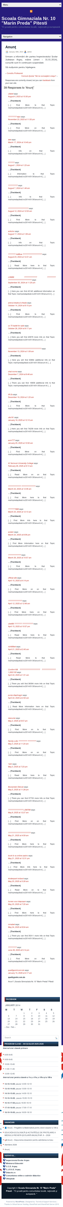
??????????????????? (18, 208)
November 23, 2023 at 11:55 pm (21, 119)
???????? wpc (14, 116)
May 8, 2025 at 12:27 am (18, 812)
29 (24, 1024)
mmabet (11, 924)
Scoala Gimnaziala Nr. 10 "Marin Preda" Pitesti (29, 21)
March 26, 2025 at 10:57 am (19, 557)
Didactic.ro (10, 1172)
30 (32, 1024)
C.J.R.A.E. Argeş (13, 1169)
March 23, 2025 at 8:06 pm (19, 534)
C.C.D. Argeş (11, 1166)
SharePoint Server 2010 (50, 1204)
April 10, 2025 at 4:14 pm (18, 580)
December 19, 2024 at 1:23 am (21, 397)
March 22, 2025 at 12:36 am (19, 488)
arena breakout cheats (17, 302)
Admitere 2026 (11, 1144)
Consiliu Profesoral (15, 73)
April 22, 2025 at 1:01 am (18, 675)
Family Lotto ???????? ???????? (22, 741)
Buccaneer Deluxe (16, 786)
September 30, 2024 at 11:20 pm (21, 282)
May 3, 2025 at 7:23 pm (18, 766)
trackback (47, 80)
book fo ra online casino (18, 855)
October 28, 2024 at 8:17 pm (20, 328)
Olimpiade (10, 1178)
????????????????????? (19, 832)
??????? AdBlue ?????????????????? (25, 254)
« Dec (7, 1027)
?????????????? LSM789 (19, 809)
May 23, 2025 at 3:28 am (18, 881)
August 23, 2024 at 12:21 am (20, 256)
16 (32, 1019)
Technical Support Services (46, 1201)
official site (12, 577)
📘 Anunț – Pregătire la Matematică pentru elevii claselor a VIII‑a (31, 1127)
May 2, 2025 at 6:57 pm (18, 720)
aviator (11, 532)
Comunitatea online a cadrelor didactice (23, 1175)
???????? (12, 947)
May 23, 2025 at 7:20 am (18, 904)
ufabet (10, 93)
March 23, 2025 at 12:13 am (19, 511)
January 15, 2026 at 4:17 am (20, 973)
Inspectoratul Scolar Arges (17, 1160)
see (9, 139)
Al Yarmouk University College (20, 463)
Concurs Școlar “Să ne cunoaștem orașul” (38, 76)
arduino (11, 231)
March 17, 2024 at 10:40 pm (19, 142)
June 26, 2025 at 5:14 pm (18, 950)
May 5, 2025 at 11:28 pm (18, 789)
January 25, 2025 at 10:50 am (20, 443)
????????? (13, 185)
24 (39, 1021)
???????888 (13, 509)
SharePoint (33, 1204)
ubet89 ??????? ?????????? (20, 623)
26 (53, 1021)
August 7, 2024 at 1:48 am (19, 188)
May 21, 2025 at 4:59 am (18, 835)
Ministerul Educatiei (14, 1163)
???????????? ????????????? (21, 486)
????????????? (15, 600)
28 (16, 1024)
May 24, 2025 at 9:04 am (18, 927)
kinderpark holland (16, 878)
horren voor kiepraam (17, 901)
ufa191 (11, 417)
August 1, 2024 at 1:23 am (19, 165)
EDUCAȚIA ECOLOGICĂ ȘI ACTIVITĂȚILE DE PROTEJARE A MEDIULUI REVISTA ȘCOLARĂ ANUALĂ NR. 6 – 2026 (30, 1133)
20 (9, 1021)
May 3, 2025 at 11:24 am (18, 743)
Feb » (13, 1027)
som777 (11, 440)
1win (10, 763)
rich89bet (12, 646)
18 (46, 1019)
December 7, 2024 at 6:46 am (20, 374)
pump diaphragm (15, 695)
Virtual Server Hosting (20, 1204)
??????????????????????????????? (24, 348)
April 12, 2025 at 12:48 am (19, 603)
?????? (11, 162)
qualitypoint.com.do (16, 970)
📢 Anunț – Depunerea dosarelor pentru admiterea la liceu (29, 1140)
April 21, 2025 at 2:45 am (18, 649)
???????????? (14, 554)
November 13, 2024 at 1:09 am (21, 351)
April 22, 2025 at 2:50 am (18, 697)
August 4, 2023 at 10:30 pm (19, 96)
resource (11, 718)
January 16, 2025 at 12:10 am (20, 420)
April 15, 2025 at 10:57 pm (19, 626)
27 (9, 1024)
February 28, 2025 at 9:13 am (20, 466)
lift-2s (10, 394)
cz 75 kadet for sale (16, 325)
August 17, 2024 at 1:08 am (19, 234)
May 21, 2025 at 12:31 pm (19, 858)
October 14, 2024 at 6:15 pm (20, 305)
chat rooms (12, 371)
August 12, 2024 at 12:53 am (20, 211)
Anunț (7, 1149)
